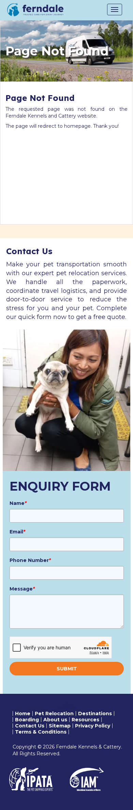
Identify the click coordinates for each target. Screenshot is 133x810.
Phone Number (30, 560)
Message (22, 589)
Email (17, 532)
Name (18, 503)
